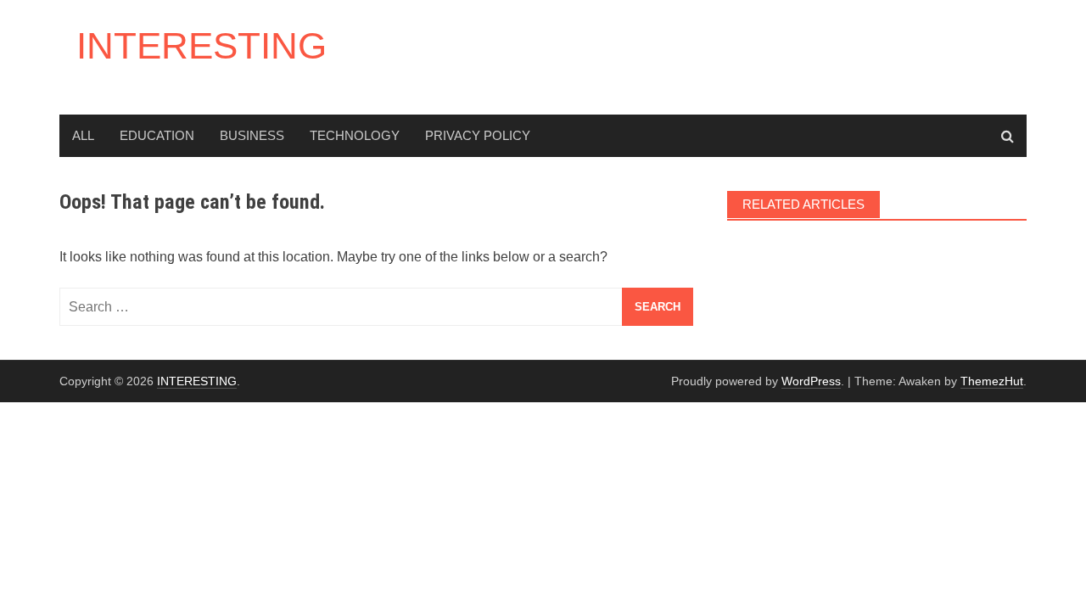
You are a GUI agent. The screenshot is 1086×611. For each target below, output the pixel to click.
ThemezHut (991, 381)
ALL (83, 135)
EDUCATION (157, 135)
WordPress (811, 381)
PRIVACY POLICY (477, 135)
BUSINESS (252, 135)
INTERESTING (201, 45)
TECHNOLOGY (355, 135)
